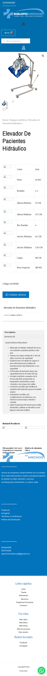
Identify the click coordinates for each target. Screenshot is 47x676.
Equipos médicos (18, 120)
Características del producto (16, 343)
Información (23, 595)
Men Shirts (23, 622)
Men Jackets (23, 632)
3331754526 (6, 551)
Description (10, 332)
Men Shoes (23, 626)
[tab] (23, 332)
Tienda (23, 592)
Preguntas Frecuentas (24, 602)
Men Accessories (23, 629)
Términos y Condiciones (11, 516)
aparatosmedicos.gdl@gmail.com (15, 554)
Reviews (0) (10, 337)
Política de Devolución (10, 519)
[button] (23, 24)
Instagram (5, 513)
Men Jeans (23, 619)
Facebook (5, 510)
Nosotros (24, 599)
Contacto (23, 605)
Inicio (23, 589)
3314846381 (9, 2)
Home (5, 120)
